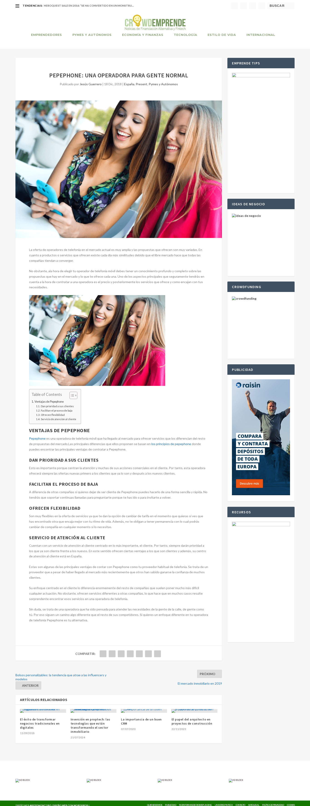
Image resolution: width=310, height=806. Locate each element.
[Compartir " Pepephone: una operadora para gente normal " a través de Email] (148, 653)
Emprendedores (46, 35)
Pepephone (37, 438)
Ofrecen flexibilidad (52, 414)
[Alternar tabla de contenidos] (71, 395)
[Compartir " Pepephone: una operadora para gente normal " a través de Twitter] (112, 653)
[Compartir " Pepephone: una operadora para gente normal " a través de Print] (157, 653)
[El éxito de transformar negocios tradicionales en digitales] (43, 711)
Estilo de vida (222, 35)
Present (141, 84)
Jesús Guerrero (91, 84)
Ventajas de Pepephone (49, 401)
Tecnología (185, 35)
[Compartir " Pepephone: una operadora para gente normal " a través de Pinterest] (121, 653)
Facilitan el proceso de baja (56, 410)
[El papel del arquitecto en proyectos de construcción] (195, 711)
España (129, 84)
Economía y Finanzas (142, 35)
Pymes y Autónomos (92, 35)
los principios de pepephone (171, 444)
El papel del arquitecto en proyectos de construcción (192, 721)
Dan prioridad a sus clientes (57, 406)
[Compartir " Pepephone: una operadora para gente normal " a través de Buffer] (139, 653)
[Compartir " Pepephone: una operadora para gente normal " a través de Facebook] (103, 653)
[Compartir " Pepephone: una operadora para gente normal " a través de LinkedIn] (130, 653)
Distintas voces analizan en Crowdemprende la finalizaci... (90, 5)
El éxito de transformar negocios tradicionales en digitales (40, 723)
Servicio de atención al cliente (58, 419)
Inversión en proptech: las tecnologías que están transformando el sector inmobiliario (90, 725)
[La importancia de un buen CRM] (144, 711)
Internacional (260, 35)
